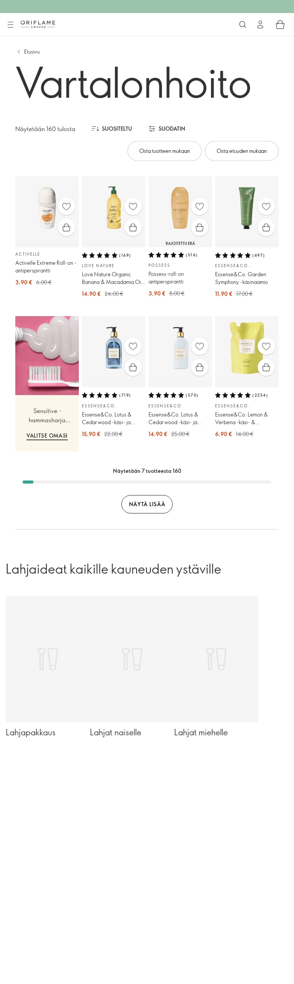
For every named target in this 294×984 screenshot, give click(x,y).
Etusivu (32, 51)
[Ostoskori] (280, 24)
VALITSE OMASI (47, 435)
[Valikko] (10, 25)
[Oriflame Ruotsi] (38, 24)
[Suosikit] (66, 206)
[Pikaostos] (66, 227)
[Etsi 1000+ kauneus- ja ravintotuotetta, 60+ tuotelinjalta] (242, 24)
